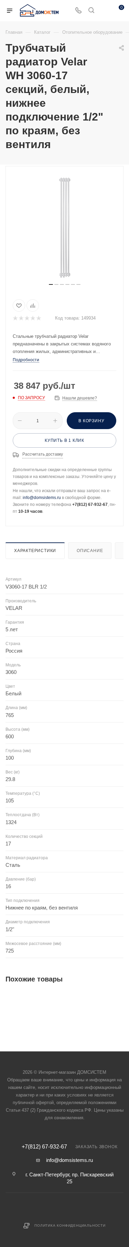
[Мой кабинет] (104, 11)
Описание (90, 550)
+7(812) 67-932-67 (44, 1147)
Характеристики (35, 550)
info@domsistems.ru (42, 497)
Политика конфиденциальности (70, 1225)
